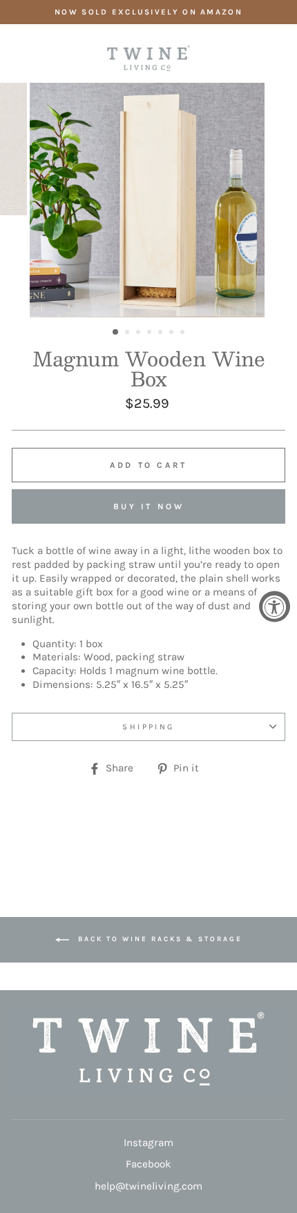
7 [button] (183, 333)
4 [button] (150, 333)
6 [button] (172, 333)
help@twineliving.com (148, 1186)
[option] (148, 12)
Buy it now (148, 506)
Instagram (148, 1142)
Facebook (148, 1164)
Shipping (148, 726)
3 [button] (139, 333)
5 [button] (161, 333)
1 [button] (116, 332)
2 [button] (128, 333)
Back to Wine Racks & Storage (158, 940)
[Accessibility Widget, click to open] (274, 606)
